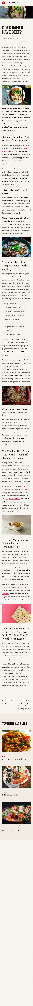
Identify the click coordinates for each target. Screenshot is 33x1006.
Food (3, 23)
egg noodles (25, 489)
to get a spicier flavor (13, 499)
